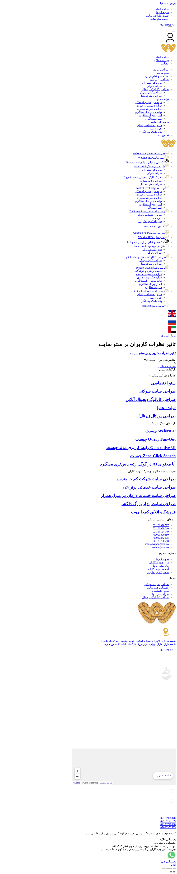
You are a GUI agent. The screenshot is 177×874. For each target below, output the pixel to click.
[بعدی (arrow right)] (170, 871)
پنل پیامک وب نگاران (150, 221)
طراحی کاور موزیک (150, 180)
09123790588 (168, 824)
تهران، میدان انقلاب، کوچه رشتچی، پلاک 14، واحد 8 (138, 640)
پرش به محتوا (168, 3)
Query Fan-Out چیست (155, 439)
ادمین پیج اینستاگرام (150, 204)
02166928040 (168, 818)
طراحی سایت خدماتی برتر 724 (149, 487)
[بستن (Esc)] (163, 868)
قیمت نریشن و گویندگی (148, 191)
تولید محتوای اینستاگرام (148, 201)
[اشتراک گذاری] (167, 868)
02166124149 (168, 821)
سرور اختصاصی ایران (149, 214)
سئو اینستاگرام (153, 207)
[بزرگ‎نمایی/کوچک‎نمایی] (174, 868)
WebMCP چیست (160, 431)
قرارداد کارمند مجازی (149, 197)
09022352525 (168, 827)
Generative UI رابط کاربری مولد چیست (141, 447)
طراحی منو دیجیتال (151, 184)
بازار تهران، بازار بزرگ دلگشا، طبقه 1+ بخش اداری (140, 644)
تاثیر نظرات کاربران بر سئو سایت (153, 353)
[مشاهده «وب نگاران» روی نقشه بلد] (124, 767)
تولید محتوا (166, 407)
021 (168, 24)
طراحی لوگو (155, 173)
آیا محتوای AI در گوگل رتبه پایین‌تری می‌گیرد (138, 464)
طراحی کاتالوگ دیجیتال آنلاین (151, 399)
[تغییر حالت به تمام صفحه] (170, 868)
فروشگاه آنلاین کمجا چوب (153, 512)
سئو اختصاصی (163, 383)
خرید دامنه (156, 218)
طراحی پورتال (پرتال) (157, 416)
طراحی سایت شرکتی (157, 391)
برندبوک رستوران (152, 169)
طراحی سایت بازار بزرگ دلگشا (149, 503)
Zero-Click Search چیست (153, 456)
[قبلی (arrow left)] (174, 871)
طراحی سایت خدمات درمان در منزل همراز (138, 495)
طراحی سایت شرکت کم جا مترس (146, 479)
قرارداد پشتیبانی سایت (149, 194)
